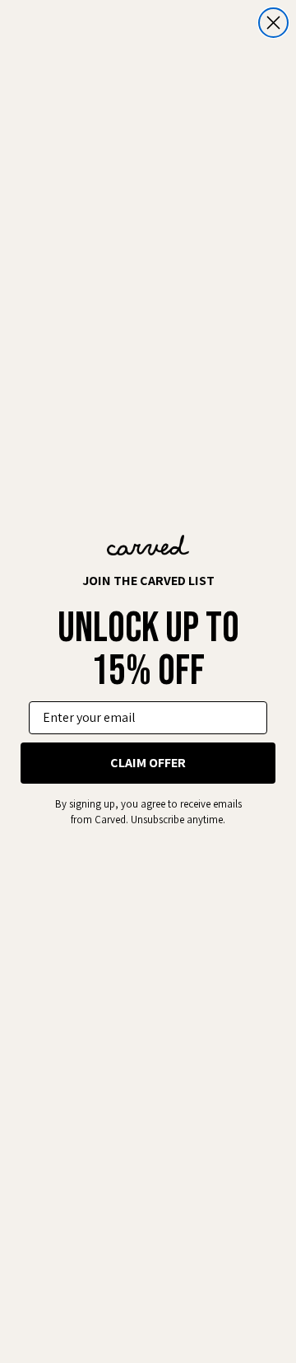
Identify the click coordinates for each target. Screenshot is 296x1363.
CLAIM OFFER (148, 762)
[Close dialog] (273, 22)
